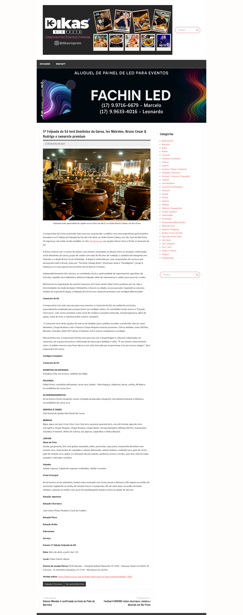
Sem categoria (168, 243)
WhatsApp (60, 64)
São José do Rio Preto (75, 584)
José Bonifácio (168, 183)
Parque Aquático (169, 211)
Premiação (166, 218)
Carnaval (166, 155)
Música (165, 197)
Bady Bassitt (167, 140)
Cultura (165, 162)
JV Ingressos (95, 241)
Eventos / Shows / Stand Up (174, 169)
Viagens (165, 254)
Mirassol (165, 190)
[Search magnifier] (197, 30)
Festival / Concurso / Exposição (176, 176)
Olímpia (165, 204)
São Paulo (166, 240)
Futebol (165, 179)
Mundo (165, 194)
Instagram (45, 64)
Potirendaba (167, 215)
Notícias (165, 201)
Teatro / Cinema (169, 250)
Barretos (166, 144)
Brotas (165, 151)
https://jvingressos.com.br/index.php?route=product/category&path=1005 (95, 576)
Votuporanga (168, 257)
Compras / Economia (171, 158)
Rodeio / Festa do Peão (172, 232)
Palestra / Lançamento (172, 208)
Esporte (165, 165)
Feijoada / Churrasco (53, 584)
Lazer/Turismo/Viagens (172, 186)
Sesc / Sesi (166, 247)
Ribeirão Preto (168, 225)
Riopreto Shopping (170, 229)
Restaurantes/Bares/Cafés (173, 222)
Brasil (164, 147)
